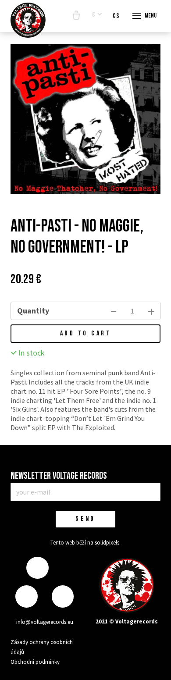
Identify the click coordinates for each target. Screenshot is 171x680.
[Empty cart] (76, 16)
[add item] (151, 311)
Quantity (33, 311)
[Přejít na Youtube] (63, 596)
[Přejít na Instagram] (26, 596)
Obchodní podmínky (35, 662)
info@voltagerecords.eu (44, 622)
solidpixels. (108, 542)
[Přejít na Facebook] (37, 568)
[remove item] (113, 311)
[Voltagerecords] (28, 20)
